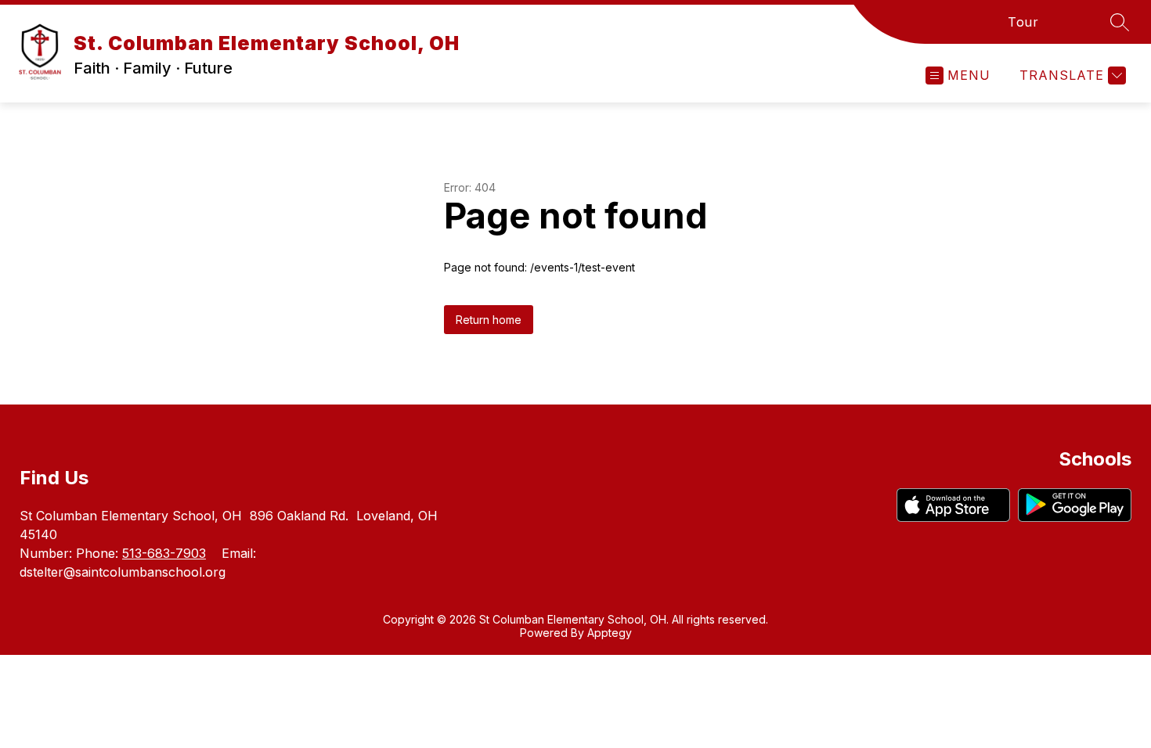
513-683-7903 (164, 553)
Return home (488, 319)
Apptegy (609, 632)
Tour (1023, 22)
